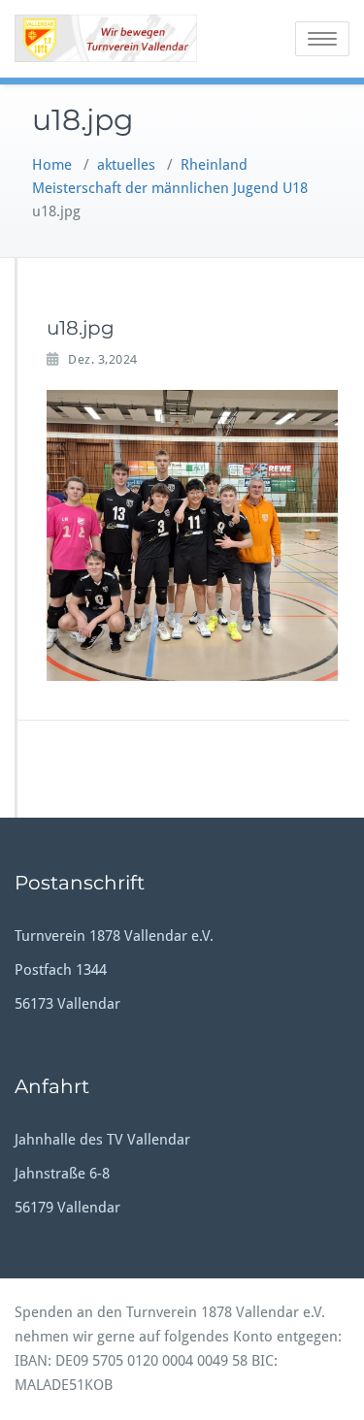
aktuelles (126, 165)
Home (52, 165)
